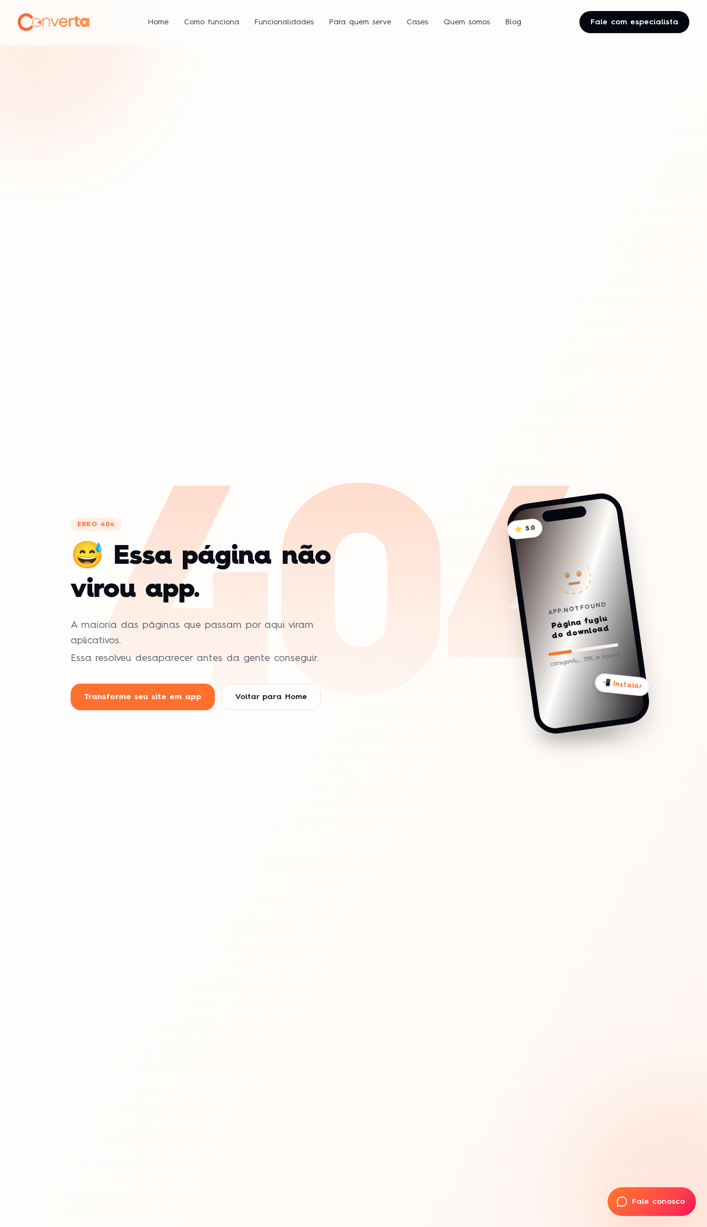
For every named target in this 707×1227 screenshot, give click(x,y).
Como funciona (211, 22)
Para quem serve (360, 22)
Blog (513, 22)
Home (158, 22)
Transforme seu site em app (143, 697)
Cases (417, 22)
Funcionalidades (284, 22)
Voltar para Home (271, 697)
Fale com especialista (634, 22)
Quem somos (467, 22)
